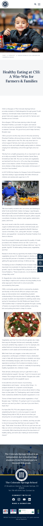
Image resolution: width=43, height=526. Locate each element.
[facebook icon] (13, 499)
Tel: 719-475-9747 (15, 490)
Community (11, 55)
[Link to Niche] (26, 511)
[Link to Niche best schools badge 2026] (38, 511)
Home (4, 55)
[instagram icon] (19, 499)
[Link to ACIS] (5, 511)
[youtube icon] (24, 499)
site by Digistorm (21, 519)
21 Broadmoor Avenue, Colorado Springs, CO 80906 (21, 487)
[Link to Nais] (13, 511)
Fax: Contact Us (28, 490)
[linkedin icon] (29, 499)
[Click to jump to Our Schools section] (21, 48)
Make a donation (21, 503)
